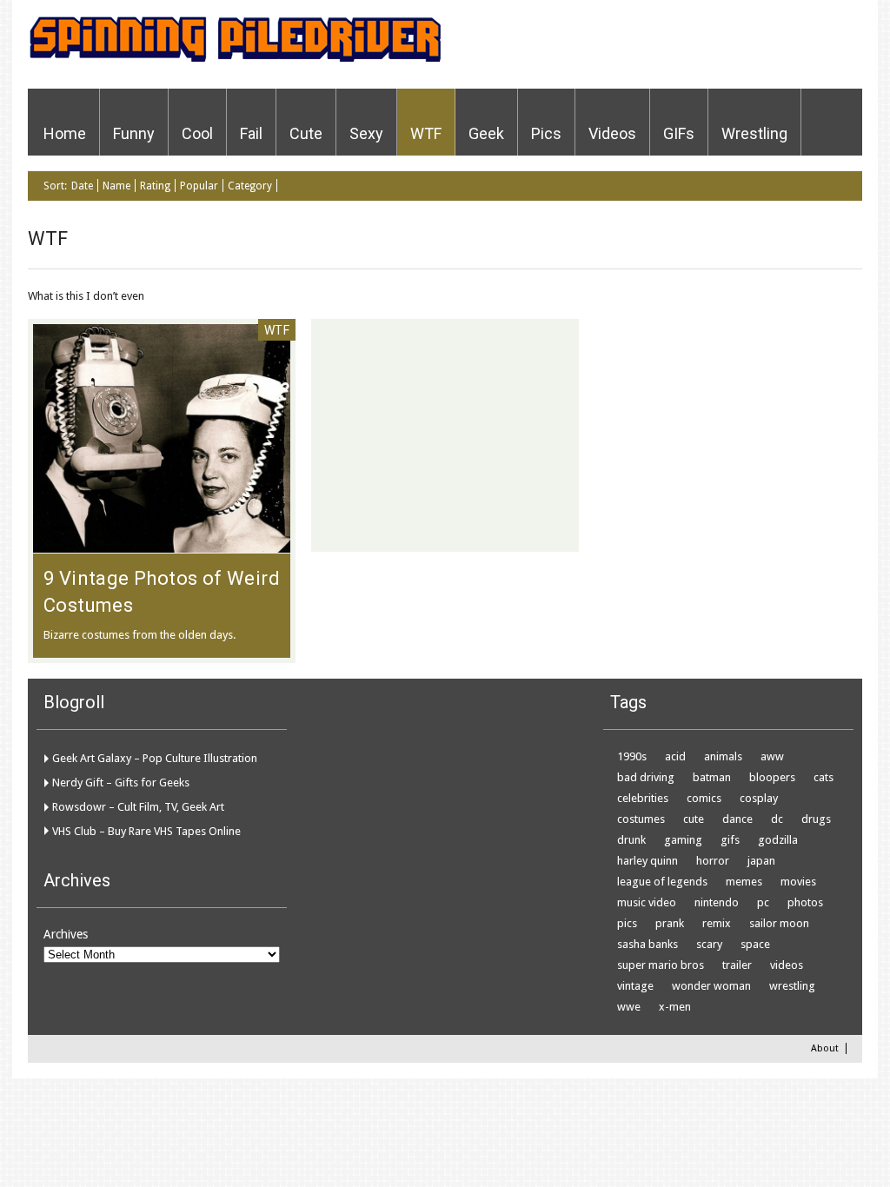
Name (116, 186)
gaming (683, 839)
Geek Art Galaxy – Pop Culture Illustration (154, 758)
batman (712, 777)
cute (693, 819)
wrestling (792, 985)
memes (744, 881)
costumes (641, 819)
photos (805, 902)
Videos (612, 133)
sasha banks (647, 944)
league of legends (662, 881)
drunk (631, 839)
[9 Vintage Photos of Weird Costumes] (161, 544)
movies (798, 881)
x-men (675, 1006)
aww (772, 756)
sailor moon (779, 923)
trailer (737, 964)
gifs (730, 839)
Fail (251, 133)
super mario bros (660, 964)
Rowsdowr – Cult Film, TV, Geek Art (138, 806)
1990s (632, 756)
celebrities (642, 798)
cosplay (759, 798)
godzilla (778, 839)
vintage (635, 985)
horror (712, 860)
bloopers (772, 777)
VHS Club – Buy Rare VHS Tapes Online (146, 831)
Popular (199, 186)
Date (82, 186)
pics (627, 923)
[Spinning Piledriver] (234, 58)
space (755, 944)
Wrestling (754, 133)
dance (737, 819)
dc (777, 819)
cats (824, 777)
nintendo (716, 902)
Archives (65, 934)
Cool (197, 133)
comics (704, 798)
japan (761, 860)
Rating (155, 186)
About (825, 1048)
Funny (134, 133)
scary (709, 944)
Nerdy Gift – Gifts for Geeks (120, 782)
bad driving (645, 777)
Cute (305, 133)
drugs (816, 819)
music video (646, 902)
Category (250, 186)
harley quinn (647, 860)
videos (786, 964)
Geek (486, 133)
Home (64, 133)
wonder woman (711, 985)
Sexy (366, 133)
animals (723, 756)
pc (763, 902)
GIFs (678, 133)
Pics (546, 133)
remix (716, 923)
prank (669, 923)
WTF (426, 133)
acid (675, 756)
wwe (629, 1006)
